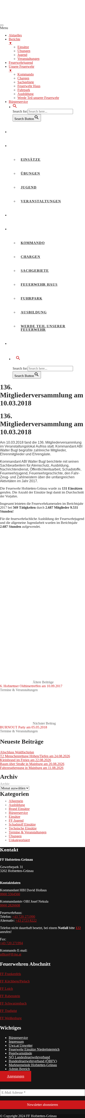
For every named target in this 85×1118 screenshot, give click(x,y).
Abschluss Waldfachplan (17, 752)
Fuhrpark (31, 298)
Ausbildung (34, 312)
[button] (15, 107)
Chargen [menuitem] (23, 78)
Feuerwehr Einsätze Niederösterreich (34, 1049)
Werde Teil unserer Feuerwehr (43, 327)
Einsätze (31, 159)
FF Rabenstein (10, 996)
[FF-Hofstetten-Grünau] (32, 20)
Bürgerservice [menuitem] (18, 101)
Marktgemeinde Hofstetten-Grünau (33, 1065)
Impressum (16, 1041)
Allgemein (16, 801)
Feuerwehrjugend (32, 215)
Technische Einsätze (23, 828)
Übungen (30, 173)
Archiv (5, 784)
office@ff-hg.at (10, 954)
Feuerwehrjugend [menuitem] (21, 62)
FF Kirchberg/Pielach (15, 981)
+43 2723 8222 (26, 920)
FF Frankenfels (10, 974)
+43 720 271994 (11, 943)
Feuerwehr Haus (39, 284)
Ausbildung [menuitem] (25, 94)
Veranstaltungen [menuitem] (28, 59)
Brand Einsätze (19, 809)
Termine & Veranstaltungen (19, 690)
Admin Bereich (19, 1069)
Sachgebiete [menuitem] (25, 82)
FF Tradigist (8, 1011)
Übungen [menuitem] (23, 51)
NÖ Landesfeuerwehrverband (29, 1057)
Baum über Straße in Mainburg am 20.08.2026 (32, 764)
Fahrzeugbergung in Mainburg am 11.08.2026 (31, 768)
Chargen (30, 257)
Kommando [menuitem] (25, 74)
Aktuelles (24, 132)
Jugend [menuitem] (22, 55)
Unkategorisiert (19, 840)
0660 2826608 (10, 905)
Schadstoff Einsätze (22, 824)
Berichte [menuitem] (14, 41)
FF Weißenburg (11, 1018)
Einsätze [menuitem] (23, 47)
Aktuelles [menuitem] (15, 35)
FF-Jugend (16, 820)
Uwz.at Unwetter (20, 1045)
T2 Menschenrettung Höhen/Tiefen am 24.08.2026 (35, 756)
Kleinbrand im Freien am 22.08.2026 (25, 760)
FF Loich (6, 988)
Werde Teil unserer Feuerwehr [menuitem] (38, 98)
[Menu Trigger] (1, 25)
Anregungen (15, 1076)
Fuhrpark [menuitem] (23, 90)
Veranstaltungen (41, 201)
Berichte (22, 146)
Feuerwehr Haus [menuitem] (28, 86)
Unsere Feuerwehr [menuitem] (21, 68)
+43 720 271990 (23, 916)
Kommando (33, 243)
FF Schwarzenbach (13, 1003)
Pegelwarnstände (20, 1053)
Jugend (29, 187)
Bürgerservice (29, 343)
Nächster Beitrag (28, 725)
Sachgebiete (35, 270)
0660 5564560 (10, 894)
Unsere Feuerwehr (33, 229)
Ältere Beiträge (31, 684)
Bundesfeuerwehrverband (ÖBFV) (33, 1061)
